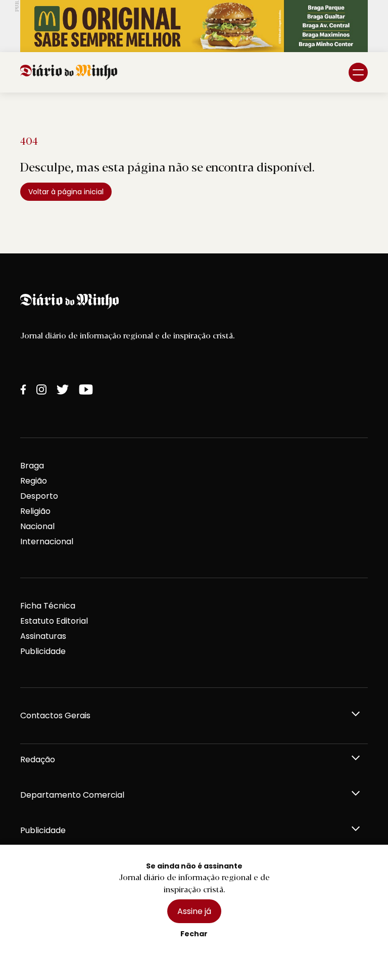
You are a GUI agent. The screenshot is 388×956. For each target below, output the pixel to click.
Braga (32, 465)
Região (33, 481)
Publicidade (43, 651)
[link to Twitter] (63, 389)
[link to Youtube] (86, 389)
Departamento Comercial (72, 795)
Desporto (39, 496)
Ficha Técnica (47, 606)
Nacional (37, 526)
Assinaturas (43, 636)
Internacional (46, 541)
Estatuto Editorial (54, 621)
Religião (35, 511)
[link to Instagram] (41, 389)
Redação (37, 759)
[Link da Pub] (194, 26)
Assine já (194, 911)
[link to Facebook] (23, 389)
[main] (194, 173)
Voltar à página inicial (66, 192)
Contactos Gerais (55, 715)
